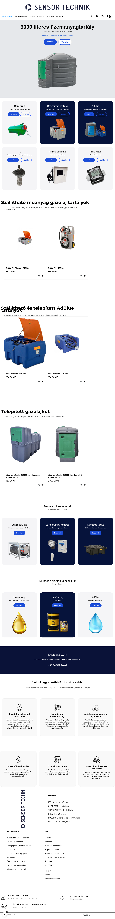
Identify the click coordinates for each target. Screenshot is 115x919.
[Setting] (97, 16)
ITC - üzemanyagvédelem (58, 802)
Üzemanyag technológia (16, 865)
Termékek (50, 42)
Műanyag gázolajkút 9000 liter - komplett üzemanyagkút (65, 476)
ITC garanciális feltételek (55, 857)
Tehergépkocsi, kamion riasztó (19, 846)
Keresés (48, 842)
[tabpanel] (25, 247)
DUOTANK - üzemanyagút (58, 822)
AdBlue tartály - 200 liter (16, 374)
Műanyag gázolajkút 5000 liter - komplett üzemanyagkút (23, 476)
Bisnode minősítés (52, 879)
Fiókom (48, 871)
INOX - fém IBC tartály (57, 814)
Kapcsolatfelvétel (52, 850)
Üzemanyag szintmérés (16, 861)
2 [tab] (45, 287)
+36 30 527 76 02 (57, 665)
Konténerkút (11, 850)
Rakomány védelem (15, 842)
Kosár (47, 875)
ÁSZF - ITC (49, 861)
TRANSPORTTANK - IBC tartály (61, 810)
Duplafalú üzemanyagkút (17, 853)
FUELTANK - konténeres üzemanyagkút (64, 818)
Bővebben (19, 605)
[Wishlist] (103, 16)
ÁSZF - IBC (49, 865)
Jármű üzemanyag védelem (18, 838)
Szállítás (101, 114)
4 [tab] (49, 287)
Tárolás (89, 114)
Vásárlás (65, 42)
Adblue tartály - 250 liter (58, 374)
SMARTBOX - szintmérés (58, 806)
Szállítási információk (53, 846)
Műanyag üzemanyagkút (16, 869)
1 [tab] (42, 287)
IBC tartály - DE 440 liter (58, 268)
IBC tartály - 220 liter (14, 268)
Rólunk (48, 838)
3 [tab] (47, 287)
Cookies (86, 915)
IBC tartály (11, 857)
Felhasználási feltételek (54, 853)
